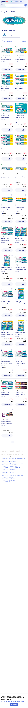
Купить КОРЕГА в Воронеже (7, 463)
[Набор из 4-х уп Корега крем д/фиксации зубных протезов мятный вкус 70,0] (7, 87)
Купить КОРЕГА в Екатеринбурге (8, 469)
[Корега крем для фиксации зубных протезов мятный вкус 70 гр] (21, 117)
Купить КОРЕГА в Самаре (7, 477)
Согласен (14, 704)
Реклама (25, 113)
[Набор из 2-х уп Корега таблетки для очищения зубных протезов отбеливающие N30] (21, 238)
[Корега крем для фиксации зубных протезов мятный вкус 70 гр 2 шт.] (7, 208)
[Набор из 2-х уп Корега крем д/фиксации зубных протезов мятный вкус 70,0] (7, 117)
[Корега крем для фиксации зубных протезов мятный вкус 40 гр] (7, 362)
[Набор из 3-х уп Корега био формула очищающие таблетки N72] (21, 302)
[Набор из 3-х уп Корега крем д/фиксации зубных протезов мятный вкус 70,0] (21, 87)
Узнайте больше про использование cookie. (12, 701)
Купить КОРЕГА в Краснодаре (8, 460)
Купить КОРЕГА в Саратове (7, 472)
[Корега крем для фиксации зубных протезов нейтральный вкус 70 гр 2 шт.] (21, 208)
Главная (3, 10)
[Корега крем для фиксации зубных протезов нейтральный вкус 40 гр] (7, 302)
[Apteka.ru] (4, 2)
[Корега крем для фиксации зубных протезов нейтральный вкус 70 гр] (21, 177)
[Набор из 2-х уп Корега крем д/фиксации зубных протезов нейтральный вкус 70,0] (7, 177)
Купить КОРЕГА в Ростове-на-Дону (9, 466)
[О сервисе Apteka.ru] (26, 1)
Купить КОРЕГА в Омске (19, 463)
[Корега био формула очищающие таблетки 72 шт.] (21, 332)
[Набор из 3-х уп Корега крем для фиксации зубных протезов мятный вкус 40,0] (21, 362)
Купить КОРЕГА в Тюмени (17, 467)
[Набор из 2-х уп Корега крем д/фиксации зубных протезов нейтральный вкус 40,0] (7, 238)
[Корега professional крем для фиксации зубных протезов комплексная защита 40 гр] (7, 423)
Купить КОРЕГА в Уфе (6, 467)
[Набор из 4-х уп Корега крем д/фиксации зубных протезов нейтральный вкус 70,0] (7, 147)
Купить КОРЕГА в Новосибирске (8, 461)
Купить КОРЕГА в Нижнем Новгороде (9, 464)
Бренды (7, 10)
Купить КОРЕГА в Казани (18, 475)
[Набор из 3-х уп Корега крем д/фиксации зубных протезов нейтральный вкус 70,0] (21, 147)
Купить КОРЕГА (4, 458)
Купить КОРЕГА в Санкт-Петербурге (17, 458)
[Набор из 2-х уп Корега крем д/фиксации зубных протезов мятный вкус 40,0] (7, 392)
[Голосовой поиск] (23, 5)
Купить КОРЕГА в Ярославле (7, 481)
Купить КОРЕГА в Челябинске (8, 478)
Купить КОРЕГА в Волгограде (7, 471)
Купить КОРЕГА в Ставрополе (8, 480)
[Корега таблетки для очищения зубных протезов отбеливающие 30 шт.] (7, 270)
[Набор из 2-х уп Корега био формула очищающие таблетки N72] (7, 332)
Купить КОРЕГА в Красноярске (8, 474)
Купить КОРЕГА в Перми (6, 475)
